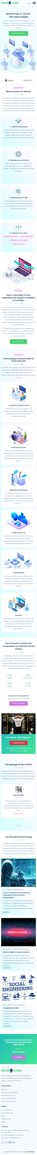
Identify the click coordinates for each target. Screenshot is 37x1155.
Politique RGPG (6, 1119)
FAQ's (3, 1116)
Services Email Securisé (9, 1098)
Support (3, 1122)
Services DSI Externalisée (9, 1093)
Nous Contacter (18, 341)
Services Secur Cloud (8, 1095)
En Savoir (6, 912)
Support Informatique (19, 490)
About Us (4, 1090)
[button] (17, 825)
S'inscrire (18, 1057)
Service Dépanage (7, 1113)
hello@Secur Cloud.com (16, 1135)
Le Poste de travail (18, 447)
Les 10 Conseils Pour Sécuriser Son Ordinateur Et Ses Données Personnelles (16, 895)
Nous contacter (18, 703)
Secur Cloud (7, 890)
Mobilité (18, 615)
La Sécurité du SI (18, 533)
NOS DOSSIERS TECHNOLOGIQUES (16, 952)
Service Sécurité (6, 1110)
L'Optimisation (18, 573)
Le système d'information (18, 405)
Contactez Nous (19, 743)
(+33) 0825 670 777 (15, 1138)
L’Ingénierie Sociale (11, 1008)
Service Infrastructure (8, 1101)
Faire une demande (18, 33)
